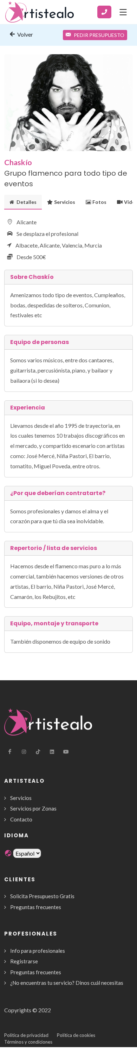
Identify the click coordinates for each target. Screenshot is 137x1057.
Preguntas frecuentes (35, 907)
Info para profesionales (37, 950)
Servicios (64, 202)
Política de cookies (76, 1035)
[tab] (23, 202)
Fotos (99, 202)
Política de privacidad (26, 1035)
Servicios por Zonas (33, 808)
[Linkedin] (52, 751)
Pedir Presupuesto (99, 35)
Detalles (26, 202)
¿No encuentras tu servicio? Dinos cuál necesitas (66, 983)
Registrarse (24, 961)
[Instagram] (24, 751)
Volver (24, 34)
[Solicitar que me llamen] (104, 12)
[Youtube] (66, 751)
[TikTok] (38, 751)
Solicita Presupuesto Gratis (42, 896)
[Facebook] (9, 751)
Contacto (21, 819)
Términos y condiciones (28, 1042)
